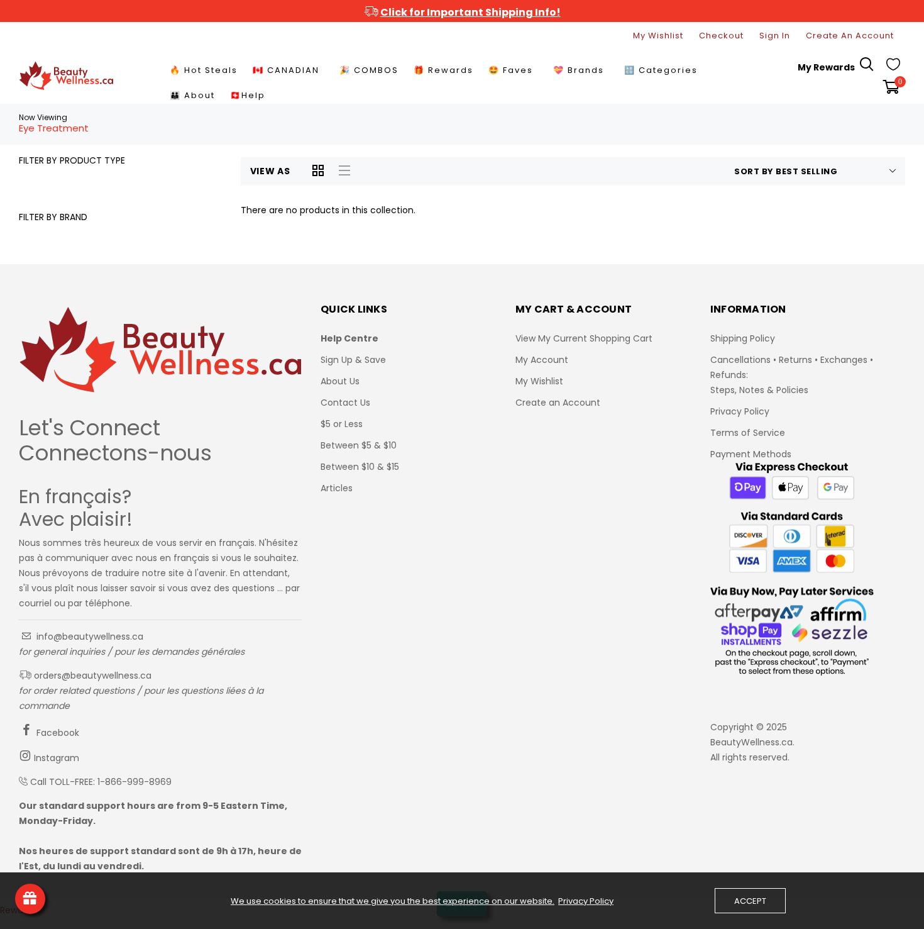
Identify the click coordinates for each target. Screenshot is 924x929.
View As (270, 171)
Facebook (56, 732)
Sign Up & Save (353, 359)
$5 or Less (342, 424)
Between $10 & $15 (360, 466)
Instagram (55, 758)
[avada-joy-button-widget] (30, 899)
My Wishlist (658, 36)
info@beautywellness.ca (88, 636)
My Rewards (826, 67)
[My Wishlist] (893, 67)
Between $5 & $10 (359, 445)
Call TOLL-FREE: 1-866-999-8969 (101, 782)
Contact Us (345, 402)
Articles (337, 488)
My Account (541, 359)
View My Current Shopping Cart (583, 338)
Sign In (774, 36)
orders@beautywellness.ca (91, 675)
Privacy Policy (739, 411)
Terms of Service (747, 432)
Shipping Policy (742, 338)
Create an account (850, 36)
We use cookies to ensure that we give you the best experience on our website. (392, 901)
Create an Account (557, 402)
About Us (340, 381)
